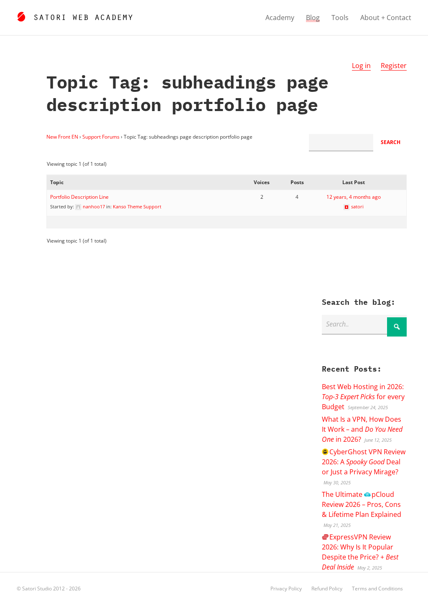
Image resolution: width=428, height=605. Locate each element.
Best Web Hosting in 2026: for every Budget (363, 396)
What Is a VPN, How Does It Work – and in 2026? (362, 429)
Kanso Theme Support (137, 206)
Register (394, 65)
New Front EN (62, 136)
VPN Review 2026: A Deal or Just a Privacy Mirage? (363, 461)
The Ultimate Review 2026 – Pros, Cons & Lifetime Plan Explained (361, 504)
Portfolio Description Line (79, 196)
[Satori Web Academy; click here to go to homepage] (74, 15)
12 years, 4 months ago (353, 196)
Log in (361, 65)
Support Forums (101, 136)
